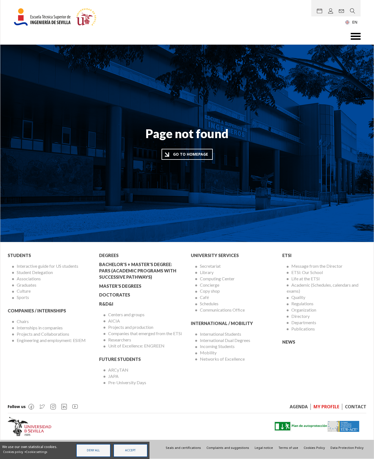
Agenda (299, 407)
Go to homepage (190, 154)
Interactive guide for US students (47, 266)
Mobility (208, 352)
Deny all (93, 450)
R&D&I (106, 303)
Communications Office (222, 309)
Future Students (120, 359)
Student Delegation (35, 272)
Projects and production (130, 327)
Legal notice (264, 448)
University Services (215, 255)
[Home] (57, 16)
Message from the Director (317, 266)
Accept (130, 450)
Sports (23, 297)
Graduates (26, 284)
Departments (303, 322)
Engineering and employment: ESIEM (51, 340)
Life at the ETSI (305, 278)
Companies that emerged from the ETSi (145, 333)
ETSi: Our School (307, 272)
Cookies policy (13, 452)
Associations (29, 278)
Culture (24, 290)
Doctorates (114, 294)
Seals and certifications (183, 448)
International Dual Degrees (225, 340)
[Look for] (352, 11)
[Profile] (330, 11)
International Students (220, 334)
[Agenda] (319, 11)
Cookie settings (36, 452)
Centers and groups (126, 314)
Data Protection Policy (347, 448)
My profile (326, 407)
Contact (355, 407)
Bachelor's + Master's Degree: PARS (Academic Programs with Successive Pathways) (137, 271)
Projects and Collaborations (43, 334)
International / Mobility (222, 323)
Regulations (302, 303)
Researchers (119, 339)
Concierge (209, 284)
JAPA (113, 376)
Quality (298, 297)
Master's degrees (120, 286)
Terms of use (288, 448)
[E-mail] (341, 11)
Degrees (109, 255)
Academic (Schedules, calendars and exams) (322, 288)
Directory (300, 316)
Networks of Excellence (222, 358)
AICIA (114, 320)
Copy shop (210, 290)
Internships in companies (40, 327)
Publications (303, 328)
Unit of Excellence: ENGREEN (136, 345)
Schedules (209, 303)
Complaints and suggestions (227, 448)
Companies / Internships (37, 310)
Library (207, 272)
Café (204, 297)
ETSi (287, 255)
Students (19, 255)
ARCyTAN (118, 369)
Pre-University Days (127, 382)
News (288, 341)
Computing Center (217, 278)
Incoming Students (217, 346)
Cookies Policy (314, 448)
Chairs (23, 321)
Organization (303, 309)
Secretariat (210, 266)
